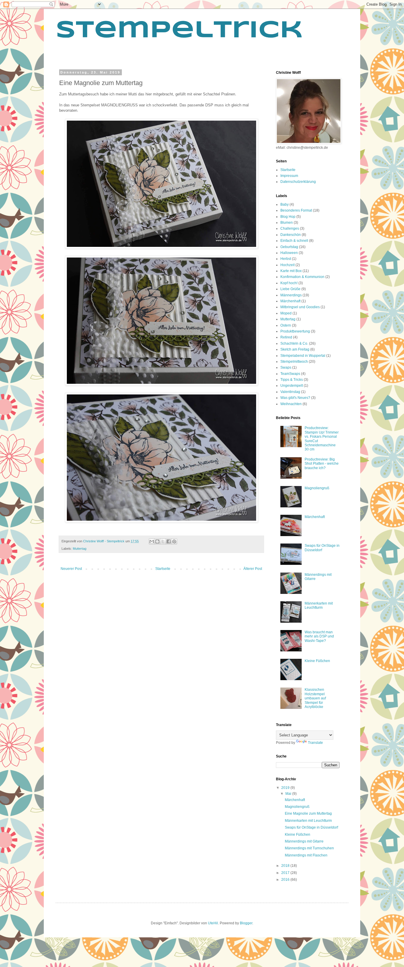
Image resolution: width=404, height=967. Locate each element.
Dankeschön (290, 235)
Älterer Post (252, 569)
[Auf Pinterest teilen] (174, 541)
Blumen (286, 222)
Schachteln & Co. (294, 343)
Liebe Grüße (290, 289)
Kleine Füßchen (317, 661)
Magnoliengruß (317, 488)
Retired (286, 337)
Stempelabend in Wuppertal (302, 356)
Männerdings (291, 295)
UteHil (213, 923)
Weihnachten (291, 404)
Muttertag (79, 548)
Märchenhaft (290, 301)
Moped (286, 313)
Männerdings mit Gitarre (304, 841)
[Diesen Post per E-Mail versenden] (152, 541)
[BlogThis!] (157, 541)
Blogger (246, 923)
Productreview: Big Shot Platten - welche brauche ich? (322, 463)
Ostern (285, 325)
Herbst (285, 259)
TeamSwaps (290, 374)
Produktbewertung (295, 331)
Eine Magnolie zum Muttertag (308, 813)
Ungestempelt (291, 385)
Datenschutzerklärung (298, 182)
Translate (315, 743)
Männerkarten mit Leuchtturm (319, 605)
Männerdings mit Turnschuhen (309, 848)
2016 (285, 880)
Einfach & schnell (294, 241)
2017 (285, 873)
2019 (285, 788)
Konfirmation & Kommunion (302, 277)
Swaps (285, 367)
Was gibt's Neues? (295, 398)
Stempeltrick (179, 30)
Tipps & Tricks (291, 380)
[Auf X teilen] (163, 541)
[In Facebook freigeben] (169, 541)
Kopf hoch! (289, 283)
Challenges (289, 228)
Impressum (289, 176)
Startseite (162, 569)
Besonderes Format (296, 210)
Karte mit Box (291, 271)
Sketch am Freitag (294, 349)
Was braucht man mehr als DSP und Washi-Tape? (319, 636)
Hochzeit (287, 265)
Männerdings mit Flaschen (306, 855)
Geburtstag (289, 247)
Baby (284, 204)
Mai (288, 794)
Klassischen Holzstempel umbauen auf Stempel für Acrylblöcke (315, 698)
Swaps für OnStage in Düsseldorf (311, 827)
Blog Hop (287, 217)
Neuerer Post (71, 569)
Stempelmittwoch (294, 361)
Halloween (289, 253)
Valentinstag (290, 392)
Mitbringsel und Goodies (300, 307)
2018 (285, 866)
